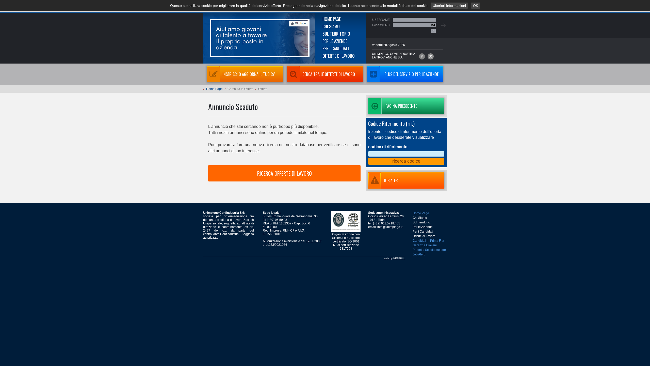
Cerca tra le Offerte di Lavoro (328, 74)
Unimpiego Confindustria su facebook (422, 56)
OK (475, 6)
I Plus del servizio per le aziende (410, 74)
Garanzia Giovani (425, 245)
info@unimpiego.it (389, 227)
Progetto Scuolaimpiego (429, 250)
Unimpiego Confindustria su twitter (431, 56)
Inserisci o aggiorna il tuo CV (248, 74)
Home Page (331, 19)
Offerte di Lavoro (338, 56)
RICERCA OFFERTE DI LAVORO (284, 173)
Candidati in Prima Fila (428, 240)
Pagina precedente (401, 106)
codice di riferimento (388, 147)
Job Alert (419, 254)
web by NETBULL (394, 258)
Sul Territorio (336, 33)
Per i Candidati (335, 48)
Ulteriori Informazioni (449, 6)
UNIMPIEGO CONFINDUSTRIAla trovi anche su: (393, 55)
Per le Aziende (334, 41)
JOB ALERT (392, 180)
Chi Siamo (331, 26)
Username (381, 20)
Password (381, 25)
